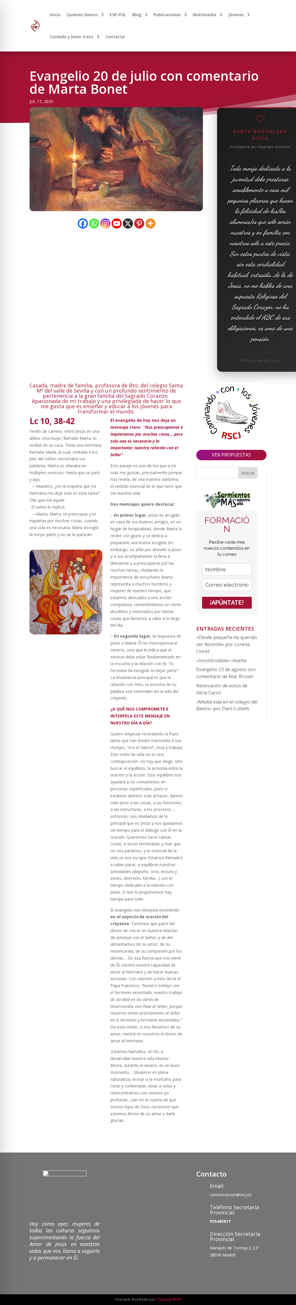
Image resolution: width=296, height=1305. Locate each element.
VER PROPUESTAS (231, 455)
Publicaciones (167, 14)
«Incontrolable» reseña (221, 660)
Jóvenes (236, 14)
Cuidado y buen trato (71, 36)
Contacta (115, 36)
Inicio (55, 14)
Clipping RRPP (169, 1299)
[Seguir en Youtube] (235, 1269)
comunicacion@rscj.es (230, 1194)
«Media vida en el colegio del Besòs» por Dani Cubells (227, 705)
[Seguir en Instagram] (224, 1269)
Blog (136, 14)
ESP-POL (118, 14)
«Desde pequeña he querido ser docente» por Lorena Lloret (226, 644)
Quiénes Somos (82, 14)
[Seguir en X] (212, 1269)
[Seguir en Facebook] (201, 1269)
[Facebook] (83, 223)
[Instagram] (105, 223)
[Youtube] (117, 223)
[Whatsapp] (94, 223)
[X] (128, 223)
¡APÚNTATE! (227, 602)
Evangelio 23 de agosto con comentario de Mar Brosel (226, 673)
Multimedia (204, 14)
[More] (150, 223)
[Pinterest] (139, 223)
